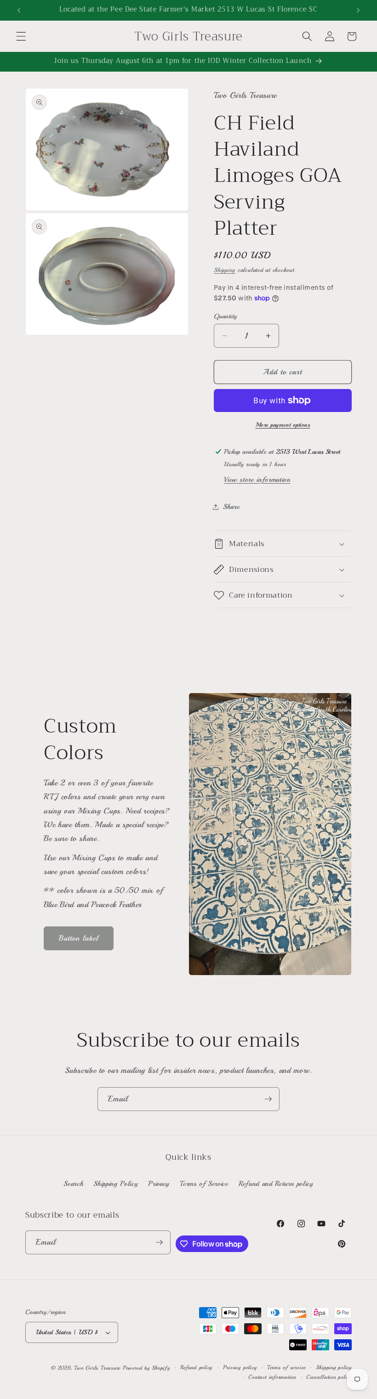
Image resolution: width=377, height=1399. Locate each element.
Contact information (272, 1377)
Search (73, 1183)
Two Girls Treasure (98, 1368)
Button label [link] (78, 938)
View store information (257, 479)
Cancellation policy (329, 1377)
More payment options (283, 425)
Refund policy (196, 1367)
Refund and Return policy (276, 1183)
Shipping (224, 270)
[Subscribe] (268, 1099)
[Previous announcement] (19, 10)
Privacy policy (240, 1367)
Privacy (159, 1183)
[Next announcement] (358, 10)
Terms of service (286, 1367)
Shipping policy (334, 1367)
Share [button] (231, 506)
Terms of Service (204, 1183)
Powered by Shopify (146, 1368)
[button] (21, 36)
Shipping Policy (115, 1183)
